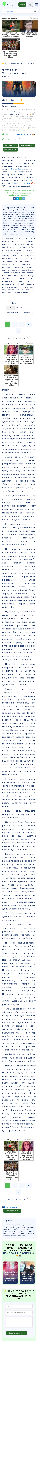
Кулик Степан (10, 106)
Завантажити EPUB (27, 145)
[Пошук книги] (35, 11)
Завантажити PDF (10, 145)
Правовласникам (10, 1207)
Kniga (11, 4)
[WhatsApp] (20, 198)
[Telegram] (23, 198)
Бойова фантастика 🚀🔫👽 (22, 114)
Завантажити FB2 (10, 150)
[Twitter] (17, 198)
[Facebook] (14, 198)
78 (29, 324)
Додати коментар (17, 1333)
